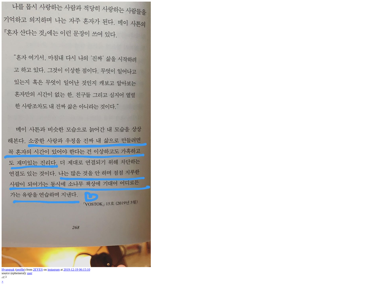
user (29, 273)
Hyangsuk (8, 269)
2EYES (38, 269)
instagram (54, 269)
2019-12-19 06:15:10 (76, 269)
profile (20, 269)
